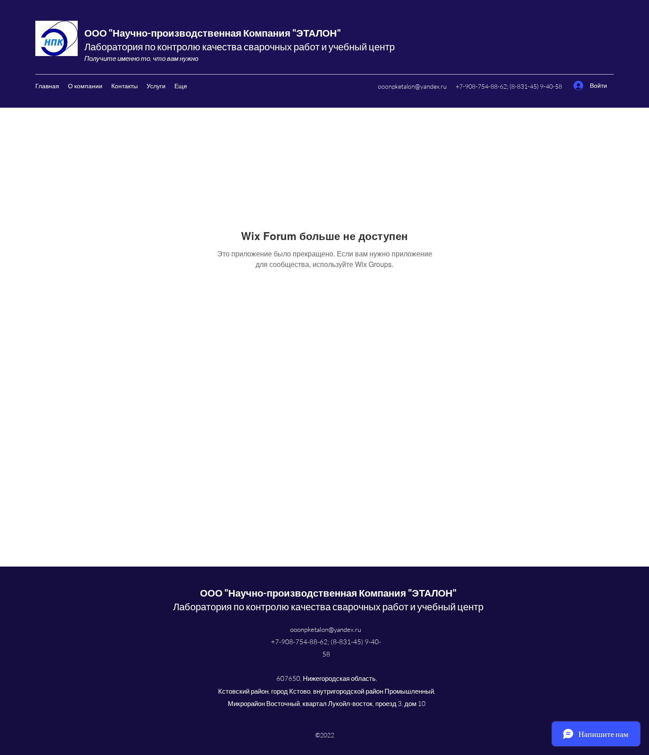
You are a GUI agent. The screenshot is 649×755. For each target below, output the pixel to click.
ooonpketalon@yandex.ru (412, 86)
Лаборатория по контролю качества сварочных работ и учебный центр (239, 47)
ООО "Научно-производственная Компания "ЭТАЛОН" (212, 33)
